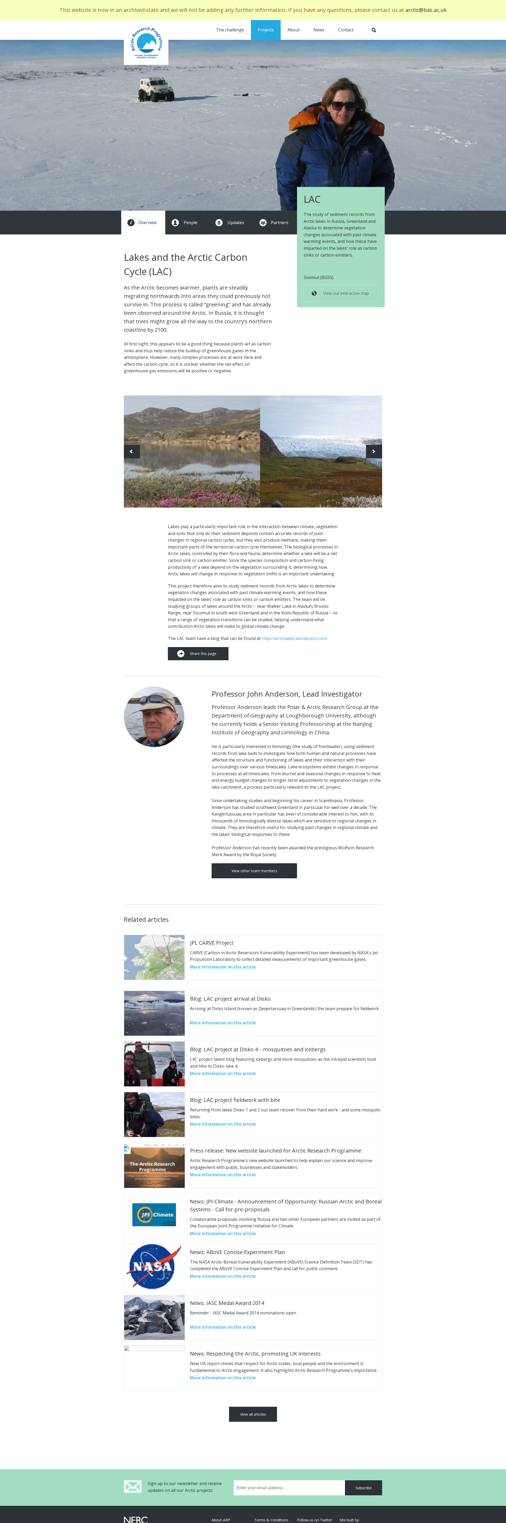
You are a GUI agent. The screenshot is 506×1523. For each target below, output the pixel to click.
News (318, 30)
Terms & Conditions (271, 1519)
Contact (345, 30)
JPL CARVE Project (211, 942)
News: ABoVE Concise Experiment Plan (237, 1252)
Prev (132, 451)
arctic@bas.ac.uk (426, 9)
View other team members (254, 870)
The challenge (230, 30)
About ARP (221, 1519)
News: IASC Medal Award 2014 (227, 1303)
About (294, 30)
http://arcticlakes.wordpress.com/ (294, 638)
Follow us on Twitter (314, 1519)
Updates (235, 222)
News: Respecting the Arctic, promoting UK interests (255, 1353)
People (190, 222)
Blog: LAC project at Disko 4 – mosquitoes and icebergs (258, 1049)
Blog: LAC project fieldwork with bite (235, 1099)
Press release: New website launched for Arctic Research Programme (275, 1150)
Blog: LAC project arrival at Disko (230, 998)
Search (374, 30)
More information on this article (223, 967)
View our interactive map (346, 293)
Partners (279, 222)
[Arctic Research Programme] (146, 42)
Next (374, 451)
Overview (147, 222)
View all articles (253, 1414)
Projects (266, 30)
